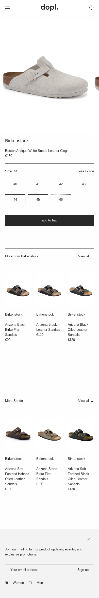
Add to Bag (49, 220)
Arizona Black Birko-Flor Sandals (15, 330)
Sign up (83, 570)
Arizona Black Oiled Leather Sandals (78, 330)
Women (18, 583)
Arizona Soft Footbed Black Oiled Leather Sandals (78, 476)
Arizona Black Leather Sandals (48, 327)
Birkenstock (14, 314)
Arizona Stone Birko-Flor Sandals (46, 474)
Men (40, 583)
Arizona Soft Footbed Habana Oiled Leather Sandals (17, 476)
